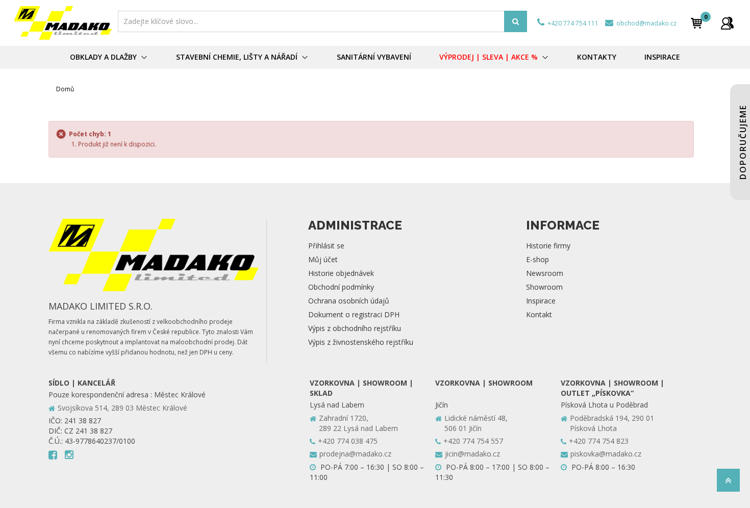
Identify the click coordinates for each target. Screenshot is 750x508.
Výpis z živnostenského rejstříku (360, 342)
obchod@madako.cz (646, 23)
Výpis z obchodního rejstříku (354, 328)
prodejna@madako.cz (355, 454)
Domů (65, 89)
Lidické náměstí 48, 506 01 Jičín (476, 423)
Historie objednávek (341, 273)
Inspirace (541, 301)
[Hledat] (515, 21)
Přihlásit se (326, 245)
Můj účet (323, 259)
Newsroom (544, 273)
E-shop (537, 259)
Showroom (544, 287)
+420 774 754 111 (572, 23)
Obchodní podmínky (341, 287)
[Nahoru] (728, 483)
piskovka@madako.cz (605, 454)
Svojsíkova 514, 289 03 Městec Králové (122, 408)
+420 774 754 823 (599, 441)
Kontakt (539, 314)
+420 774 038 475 (348, 441)
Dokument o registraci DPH (353, 314)
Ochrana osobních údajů (348, 301)
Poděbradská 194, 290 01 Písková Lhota (612, 423)
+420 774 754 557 (473, 441)
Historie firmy (548, 245)
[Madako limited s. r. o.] (63, 23)
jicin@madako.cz (472, 454)
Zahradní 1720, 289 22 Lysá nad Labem (358, 423)
